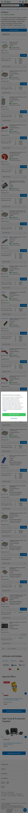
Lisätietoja (5, 410)
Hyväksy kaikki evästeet (14, 414)
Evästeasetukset (14, 418)
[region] (14, 406)
